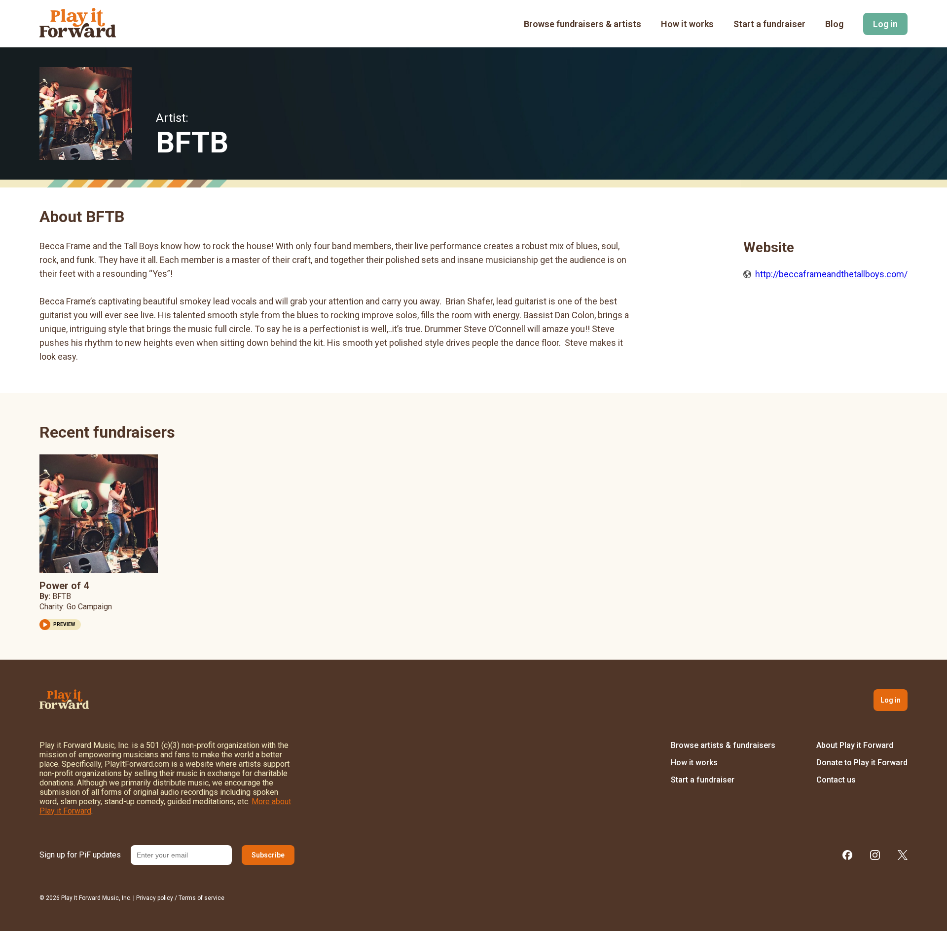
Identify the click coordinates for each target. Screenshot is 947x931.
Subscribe (268, 855)
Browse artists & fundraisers (723, 745)
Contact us (836, 779)
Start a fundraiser (769, 24)
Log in (885, 24)
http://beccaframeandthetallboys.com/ (831, 274)
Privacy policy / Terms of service (180, 897)
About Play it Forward (854, 745)
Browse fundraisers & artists (582, 24)
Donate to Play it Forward (862, 762)
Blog (834, 24)
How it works (687, 24)
